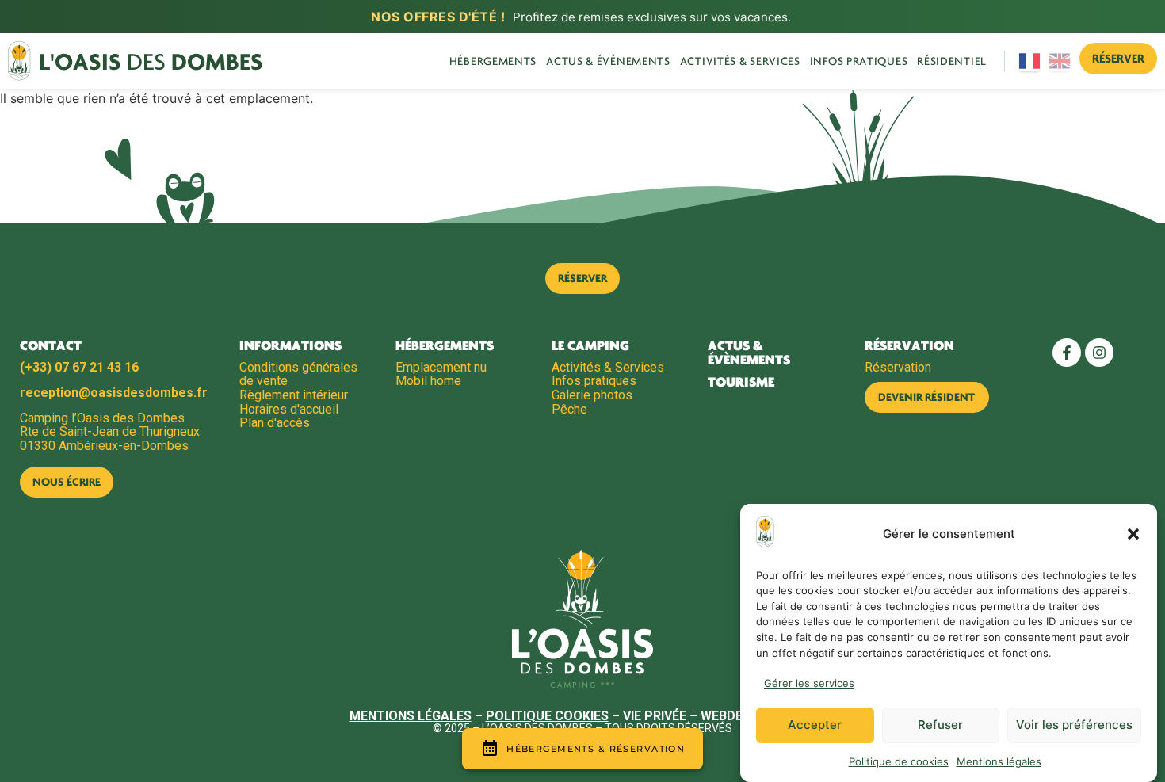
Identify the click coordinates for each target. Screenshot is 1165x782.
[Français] (1030, 61)
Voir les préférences (1074, 725)
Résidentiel (952, 61)
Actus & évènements (749, 352)
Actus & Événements (608, 61)
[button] (1133, 534)
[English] (1060, 61)
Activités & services (740, 61)
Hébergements (493, 61)
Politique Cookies (547, 715)
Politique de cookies (899, 761)
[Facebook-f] (1066, 352)
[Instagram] (1099, 352)
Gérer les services (809, 683)
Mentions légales (999, 761)
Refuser (940, 725)
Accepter (815, 725)
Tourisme (741, 382)
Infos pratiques (859, 61)
